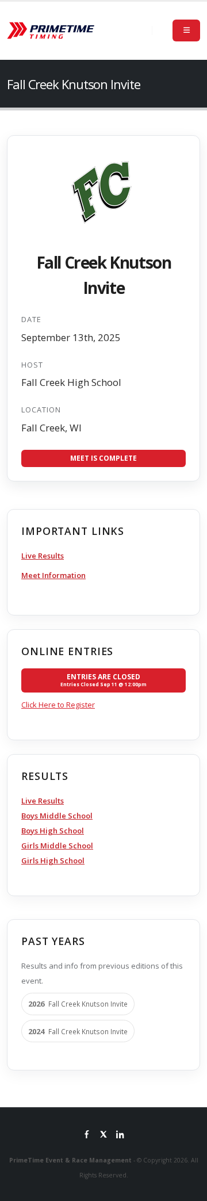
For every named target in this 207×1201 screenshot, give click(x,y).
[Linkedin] (120, 1135)
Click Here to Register (58, 704)
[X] (103, 1135)
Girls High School (53, 860)
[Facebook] (87, 1135)
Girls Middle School (57, 845)
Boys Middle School (57, 815)
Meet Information (53, 575)
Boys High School (52, 830)
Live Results (42, 555)
